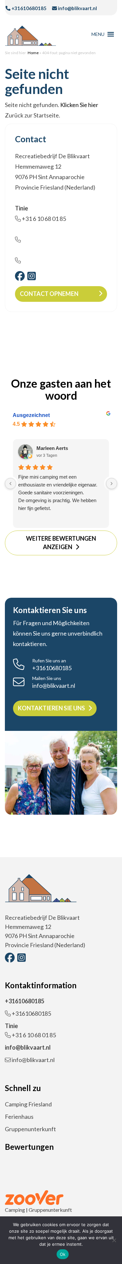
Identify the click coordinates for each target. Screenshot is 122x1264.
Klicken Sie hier (79, 104)
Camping (15, 1210)
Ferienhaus (19, 1116)
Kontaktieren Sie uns (51, 708)
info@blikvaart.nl (77, 8)
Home (33, 52)
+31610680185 (28, 8)
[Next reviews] (111, 483)
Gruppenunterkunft (30, 1129)
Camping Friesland (28, 1104)
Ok (63, 1254)
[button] (97, 34)
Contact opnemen (49, 293)
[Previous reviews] (10, 483)
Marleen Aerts (52, 448)
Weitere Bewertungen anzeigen (61, 542)
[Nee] (114, 1240)
